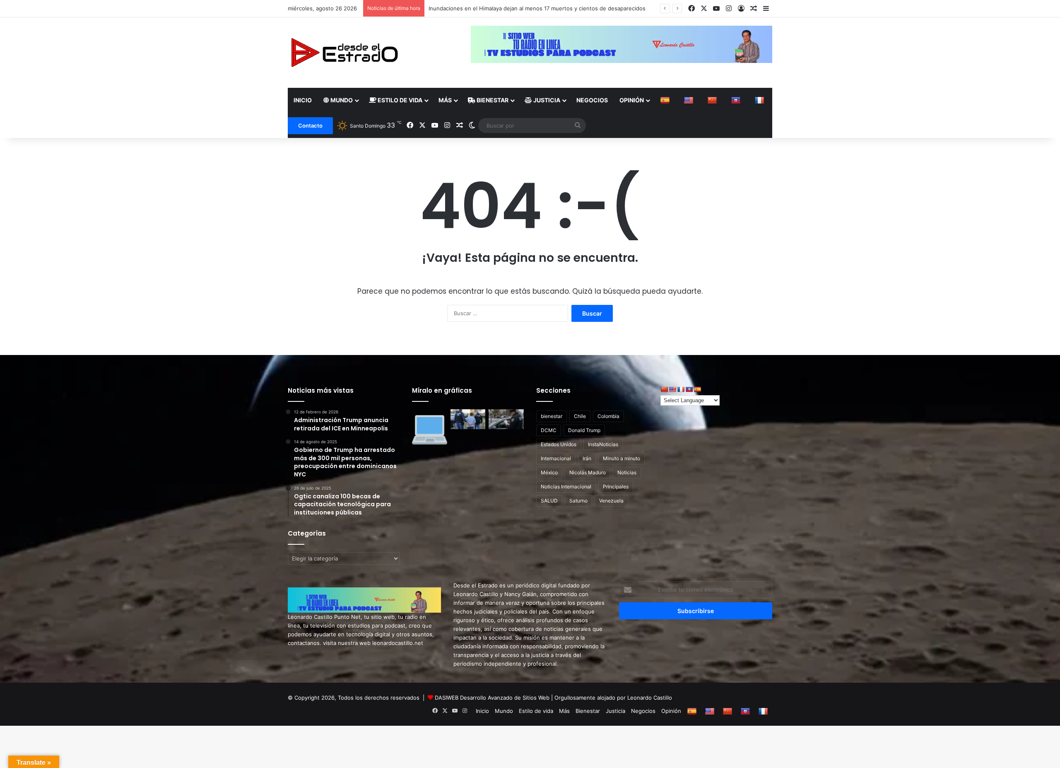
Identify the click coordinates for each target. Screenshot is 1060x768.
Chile (580, 416)
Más (445, 100)
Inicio (303, 100)
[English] (689, 100)
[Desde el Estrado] (344, 52)
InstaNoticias (603, 444)
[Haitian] (737, 100)
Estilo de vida (399, 100)
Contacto (310, 125)
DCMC (548, 430)
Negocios (592, 100)
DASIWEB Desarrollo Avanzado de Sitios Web (492, 697)
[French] (760, 100)
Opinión (631, 100)
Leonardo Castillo (649, 697)
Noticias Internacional (566, 486)
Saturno (578, 501)
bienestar (551, 416)
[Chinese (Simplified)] (713, 100)
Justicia (546, 100)
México (549, 472)
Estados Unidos (558, 444)
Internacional (556, 458)
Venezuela (611, 501)
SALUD (549, 501)
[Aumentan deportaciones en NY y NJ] (468, 419)
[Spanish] (666, 100)
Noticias (626, 472)
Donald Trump (584, 430)
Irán (587, 458)
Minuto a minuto (621, 458)
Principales (616, 486)
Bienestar (491, 100)
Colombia (608, 416)
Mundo (341, 100)
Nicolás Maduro (587, 472)
